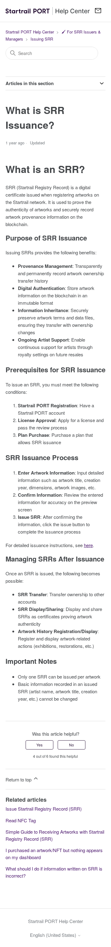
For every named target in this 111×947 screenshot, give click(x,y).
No (71, 744)
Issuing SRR (42, 39)
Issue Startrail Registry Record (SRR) (44, 808)
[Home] (48, 11)
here (88, 545)
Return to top (19, 779)
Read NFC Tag (21, 820)
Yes (39, 744)
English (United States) (53, 934)
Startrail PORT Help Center (30, 32)
